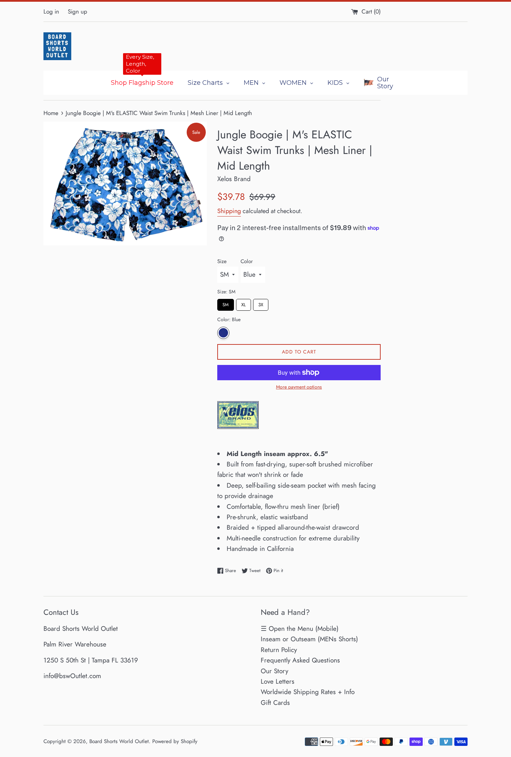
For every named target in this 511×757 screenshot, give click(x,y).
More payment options (299, 386)
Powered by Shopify (174, 741)
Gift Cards (275, 702)
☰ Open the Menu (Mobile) (300, 628)
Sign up (77, 11)
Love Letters (277, 681)
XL (243, 303)
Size (222, 261)
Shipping (229, 210)
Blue (223, 333)
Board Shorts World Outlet (119, 741)
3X (260, 303)
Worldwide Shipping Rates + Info (308, 692)
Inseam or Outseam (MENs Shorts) (309, 639)
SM (225, 303)
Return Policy (279, 649)
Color (247, 261)
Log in (51, 11)
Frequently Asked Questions (300, 660)
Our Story (274, 671)
